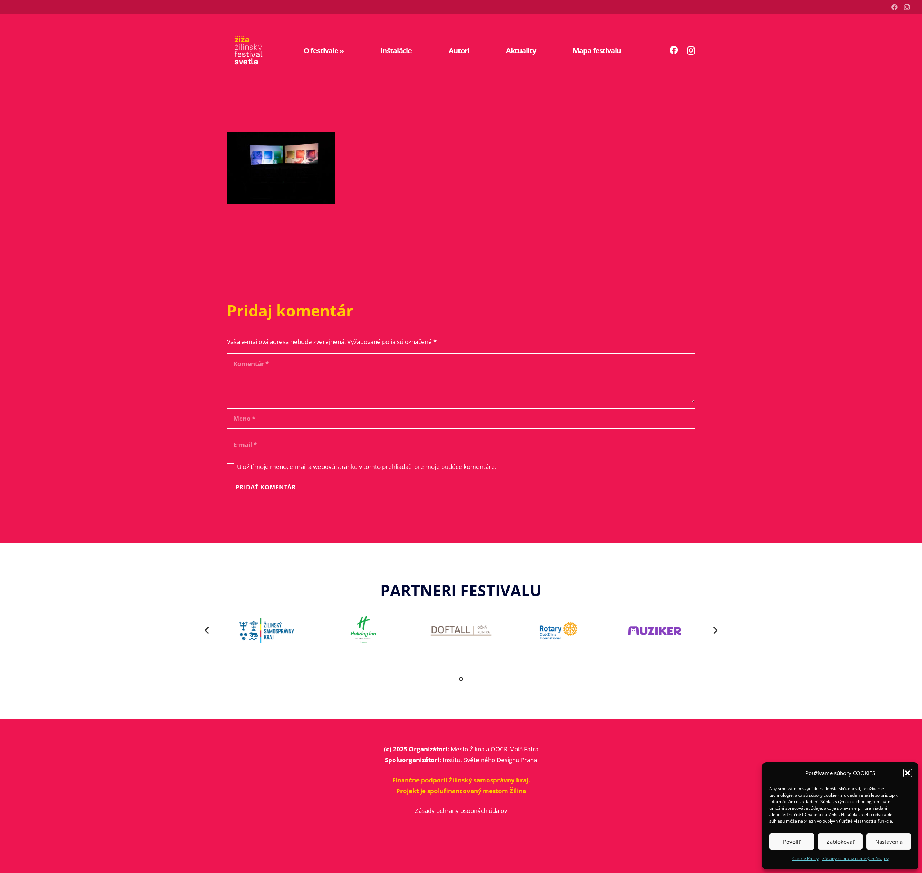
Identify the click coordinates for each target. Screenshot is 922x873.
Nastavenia (889, 841)
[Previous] (207, 631)
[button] (907, 773)
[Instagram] (907, 7)
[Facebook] (895, 7)
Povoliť (791, 841)
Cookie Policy (805, 858)
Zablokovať (840, 841)
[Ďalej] (715, 631)
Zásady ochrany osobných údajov (855, 858)
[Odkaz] (248, 50)
